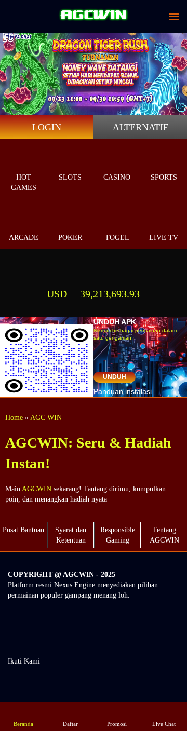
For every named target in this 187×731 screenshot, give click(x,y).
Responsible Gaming (117, 535)
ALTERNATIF (140, 127)
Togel (117, 237)
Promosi (117, 724)
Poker (70, 237)
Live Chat (164, 724)
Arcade (23, 237)
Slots (70, 177)
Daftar (70, 724)
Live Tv (163, 237)
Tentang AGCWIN (164, 535)
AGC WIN (46, 418)
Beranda (23, 724)
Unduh (114, 377)
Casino (116, 177)
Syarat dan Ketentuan (70, 535)
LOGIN (46, 127)
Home (14, 418)
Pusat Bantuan (23, 530)
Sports (164, 177)
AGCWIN (36, 489)
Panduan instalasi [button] (123, 391)
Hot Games (23, 182)
